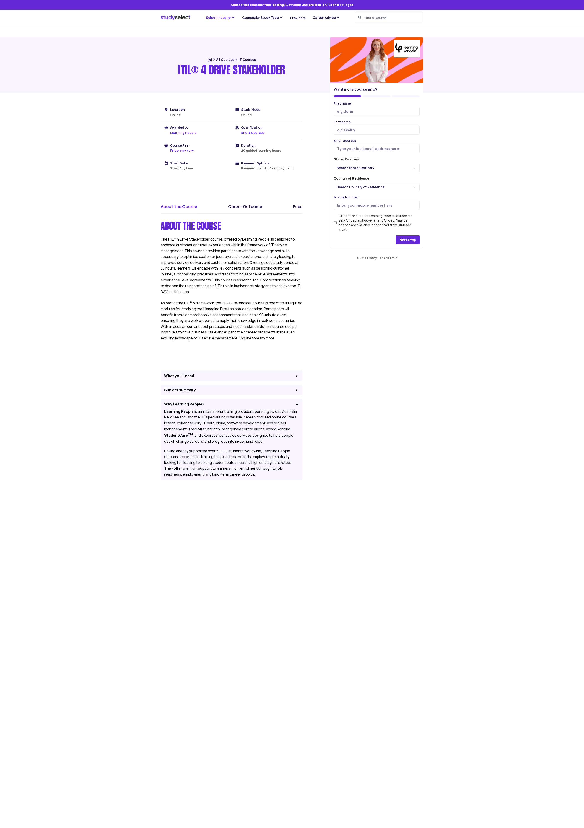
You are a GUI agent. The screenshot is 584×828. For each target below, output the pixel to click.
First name (342, 103)
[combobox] (377, 168)
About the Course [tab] (179, 206)
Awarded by (179, 127)
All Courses (225, 59)
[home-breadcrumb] (210, 60)
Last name (342, 122)
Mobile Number (346, 197)
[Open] (414, 168)
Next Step (408, 240)
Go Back (344, 240)
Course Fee (179, 145)
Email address (345, 140)
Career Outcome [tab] (245, 206)
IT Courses (247, 59)
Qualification (251, 127)
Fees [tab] (297, 206)
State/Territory (346, 159)
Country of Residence (351, 178)
